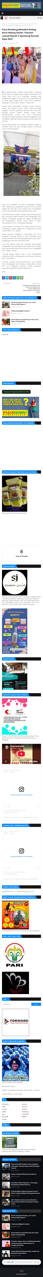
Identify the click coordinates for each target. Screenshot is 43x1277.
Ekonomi (24, 1107)
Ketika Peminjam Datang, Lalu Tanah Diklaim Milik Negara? (23, 303)
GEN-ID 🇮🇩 (5, 1117)
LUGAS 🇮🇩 (25, 1114)
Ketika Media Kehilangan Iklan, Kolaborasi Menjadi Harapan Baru (25, 1252)
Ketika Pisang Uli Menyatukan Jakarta (23, 1174)
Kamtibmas (25, 1112)
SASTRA (4, 1119)
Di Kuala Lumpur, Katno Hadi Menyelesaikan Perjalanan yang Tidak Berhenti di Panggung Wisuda (26, 1243)
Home (22, 1271)
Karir (3, 1114)
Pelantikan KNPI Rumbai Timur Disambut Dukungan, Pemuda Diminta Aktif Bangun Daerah (25, 1166)
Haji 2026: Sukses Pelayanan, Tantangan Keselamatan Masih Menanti (24, 1184)
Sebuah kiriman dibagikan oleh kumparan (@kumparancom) (23, 879)
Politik (4, 1107)
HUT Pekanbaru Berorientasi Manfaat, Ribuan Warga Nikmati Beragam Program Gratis (25, 1202)
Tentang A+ (5, 1104)
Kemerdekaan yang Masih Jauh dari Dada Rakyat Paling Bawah (24, 320)
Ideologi (24, 1104)
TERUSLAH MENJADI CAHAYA (20, 311)
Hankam (24, 1109)
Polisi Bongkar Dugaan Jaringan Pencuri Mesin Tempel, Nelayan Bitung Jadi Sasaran (25, 1192)
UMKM (4, 1112)
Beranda (4, 24)
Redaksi (5, 43)
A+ (26, 1274)
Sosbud (4, 1109)
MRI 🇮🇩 (24, 1117)
